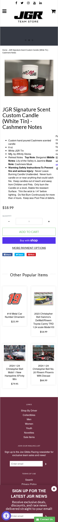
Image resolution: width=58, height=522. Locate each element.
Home (4, 50)
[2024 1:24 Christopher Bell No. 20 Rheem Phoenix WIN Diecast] (43, 353)
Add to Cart (29, 232)
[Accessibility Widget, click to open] (6, 516)
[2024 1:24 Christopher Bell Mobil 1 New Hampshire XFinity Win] (14, 353)
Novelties (29, 432)
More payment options (29, 248)
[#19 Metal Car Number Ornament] (14, 298)
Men (29, 419)
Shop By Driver (29, 410)
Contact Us (46, 519)
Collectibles (29, 415)
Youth (29, 428)
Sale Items (29, 437)
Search (29, 479)
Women (29, 423)
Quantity (6, 216)
